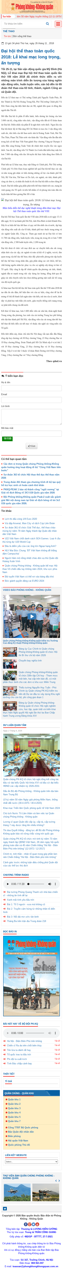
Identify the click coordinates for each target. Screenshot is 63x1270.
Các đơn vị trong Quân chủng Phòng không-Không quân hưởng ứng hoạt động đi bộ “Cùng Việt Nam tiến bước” (31, 467)
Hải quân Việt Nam (18, 1140)
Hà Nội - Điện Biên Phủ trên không (24, 1041)
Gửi (33, 446)
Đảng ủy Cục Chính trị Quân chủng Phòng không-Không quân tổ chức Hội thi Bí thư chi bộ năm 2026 (38, 652)
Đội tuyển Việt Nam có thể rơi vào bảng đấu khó (29, 576)
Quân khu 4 (14, 1112)
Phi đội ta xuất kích (17, 1059)
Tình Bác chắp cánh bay (19, 1063)
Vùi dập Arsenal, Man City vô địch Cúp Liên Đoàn (30, 523)
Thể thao (9, 31)
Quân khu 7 (14, 1121)
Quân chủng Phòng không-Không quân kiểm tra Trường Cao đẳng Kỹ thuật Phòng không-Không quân (30, 641)
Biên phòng (14, 1136)
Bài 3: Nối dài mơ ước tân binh (23, 916)
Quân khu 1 (14, 1099)
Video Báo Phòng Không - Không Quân (27, 590)
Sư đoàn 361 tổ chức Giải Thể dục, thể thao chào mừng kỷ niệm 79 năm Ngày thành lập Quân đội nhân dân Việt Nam (29, 530)
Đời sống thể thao (22, 36)
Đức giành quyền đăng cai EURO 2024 (24, 581)
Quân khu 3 (14, 1108)
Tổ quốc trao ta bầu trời (19, 1054)
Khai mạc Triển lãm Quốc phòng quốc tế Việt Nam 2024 (31, 808)
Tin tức (7, 36)
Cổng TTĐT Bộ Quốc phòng (23, 1127)
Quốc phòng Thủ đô (19, 1145)
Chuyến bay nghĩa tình (30, 660)
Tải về (57, 1041)
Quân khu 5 (14, 1117)
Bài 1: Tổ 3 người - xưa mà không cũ (26, 904)
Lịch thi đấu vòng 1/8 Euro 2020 (21, 519)
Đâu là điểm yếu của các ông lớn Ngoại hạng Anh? (30, 546)
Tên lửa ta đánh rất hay (19, 1050)
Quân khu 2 (14, 1104)
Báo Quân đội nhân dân (21, 1131)
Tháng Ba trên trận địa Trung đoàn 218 (26, 921)
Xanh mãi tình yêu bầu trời (20, 899)
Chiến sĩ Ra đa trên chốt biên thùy (24, 1045)
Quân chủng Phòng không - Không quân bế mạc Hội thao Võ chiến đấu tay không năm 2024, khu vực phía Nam (29, 569)
